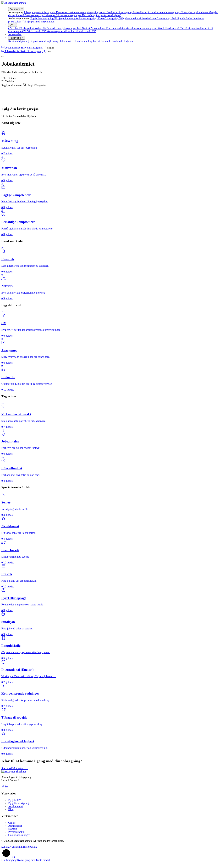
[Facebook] (3, 786)
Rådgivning (15, 38)
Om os (11, 822)
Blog (11, 809)
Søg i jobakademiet (12, 85)
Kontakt (12, 828)
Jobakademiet (12, 47)
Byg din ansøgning (18, 803)
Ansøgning (15, 9)
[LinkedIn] (6, 786)
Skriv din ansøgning (32, 47)
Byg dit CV (14, 800)
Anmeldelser (15, 825)
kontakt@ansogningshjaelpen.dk (19, 846)
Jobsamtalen (14, 34)
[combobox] (43, 85)
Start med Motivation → (14, 768)
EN (49, 51)
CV (11, 25)
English (50, 47)
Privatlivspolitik (16, 831)
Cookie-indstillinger (19, 835)
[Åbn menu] (2, 56)
